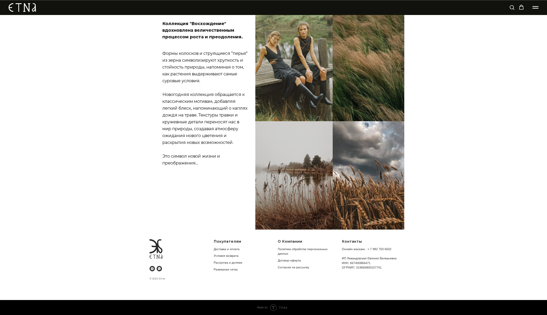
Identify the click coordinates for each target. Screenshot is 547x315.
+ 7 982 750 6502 (379, 249)
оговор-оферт (289, 260)
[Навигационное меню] (535, 7)
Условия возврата (226, 255)
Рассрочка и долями (228, 262)
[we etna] (152, 268)
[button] (512, 7)
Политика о (286, 249)
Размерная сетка (226, 269)
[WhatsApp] (159, 268)
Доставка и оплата (227, 249)
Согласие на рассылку (293, 267)
